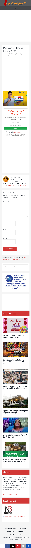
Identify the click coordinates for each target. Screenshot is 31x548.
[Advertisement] (15, 26)
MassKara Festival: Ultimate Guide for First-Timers (13, 336)
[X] (12, 546)
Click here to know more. (10, 494)
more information (18, 132)
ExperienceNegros (15, 3)
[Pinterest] (18, 546)
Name (5, 220)
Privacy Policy (18, 539)
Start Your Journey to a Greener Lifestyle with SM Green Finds (14, 460)
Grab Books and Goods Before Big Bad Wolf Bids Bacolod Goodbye (15, 387)
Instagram (14, 185)
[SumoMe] (28, 546)
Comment (6, 202)
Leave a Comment (8, 56)
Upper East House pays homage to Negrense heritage (15, 412)
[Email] (23, 546)
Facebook (23, 185)
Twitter (9, 185)
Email (5, 229)
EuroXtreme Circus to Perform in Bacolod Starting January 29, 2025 (15, 362)
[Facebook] (7, 546)
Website (5, 238)
